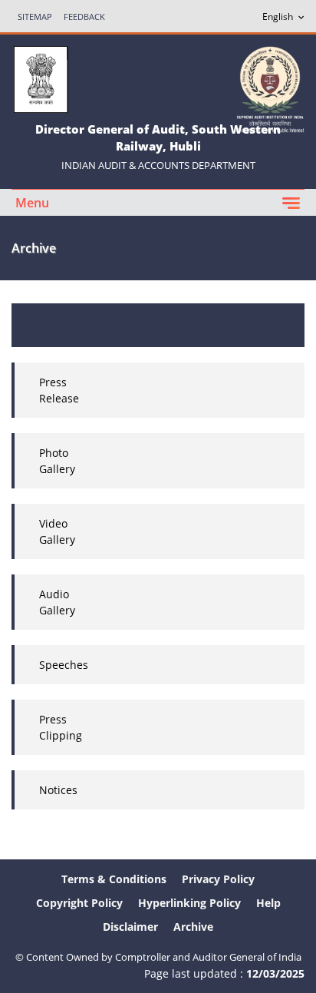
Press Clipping (60, 727)
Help (268, 902)
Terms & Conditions (113, 879)
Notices (58, 790)
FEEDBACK (84, 16)
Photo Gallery (57, 460)
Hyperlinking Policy (189, 902)
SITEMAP (35, 16)
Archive (193, 926)
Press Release (59, 390)
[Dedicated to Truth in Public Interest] (269, 88)
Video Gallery (57, 531)
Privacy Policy (218, 879)
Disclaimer (130, 926)
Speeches (63, 664)
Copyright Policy (79, 902)
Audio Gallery (57, 602)
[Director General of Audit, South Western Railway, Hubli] (41, 78)
